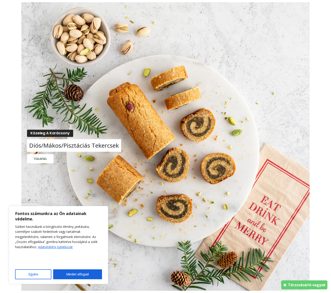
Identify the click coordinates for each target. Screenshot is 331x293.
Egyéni (33, 274)
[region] (58, 245)
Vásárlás (40, 159)
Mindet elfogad (77, 274)
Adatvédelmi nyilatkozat (55, 247)
